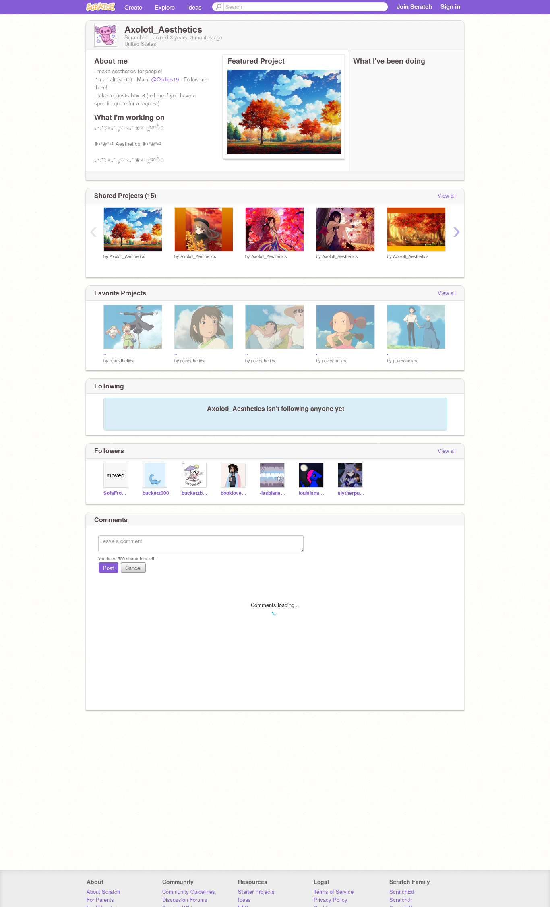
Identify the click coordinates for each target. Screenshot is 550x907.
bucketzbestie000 (195, 493)
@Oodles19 (165, 79)
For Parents (100, 899)
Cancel (133, 568)
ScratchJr (400, 899)
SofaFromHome (116, 493)
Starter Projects (256, 891)
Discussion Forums (184, 899)
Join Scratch (414, 6)
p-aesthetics (122, 360)
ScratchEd (401, 891)
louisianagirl (312, 493)
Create (133, 7)
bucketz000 (156, 493)
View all (447, 195)
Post (108, 568)
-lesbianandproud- (273, 493)
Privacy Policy (330, 899)
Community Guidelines (188, 891)
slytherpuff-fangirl (351, 493)
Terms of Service (334, 891)
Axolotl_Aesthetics (127, 256)
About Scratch (103, 891)
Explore (165, 7)
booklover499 (234, 493)
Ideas (194, 7)
